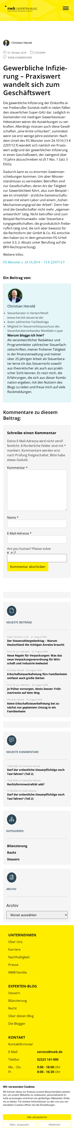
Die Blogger (16, 1023)
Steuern (14, 993)
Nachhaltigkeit (19, 957)
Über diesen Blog (21, 1016)
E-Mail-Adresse (19, 533)
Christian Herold (21, 306)
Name (13, 517)
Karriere (14, 949)
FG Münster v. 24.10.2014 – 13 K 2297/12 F (34, 262)
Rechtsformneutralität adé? (26, 784)
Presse (13, 965)
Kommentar (17, 467)
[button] (63, 8)
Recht (12, 1008)
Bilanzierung (17, 1000)
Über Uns (15, 942)
